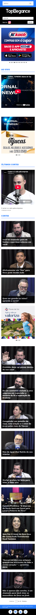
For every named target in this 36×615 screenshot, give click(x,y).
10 (24, 62)
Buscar (30, 22)
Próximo (24, 601)
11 (26, 62)
